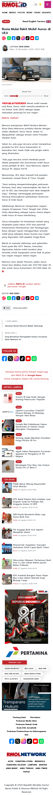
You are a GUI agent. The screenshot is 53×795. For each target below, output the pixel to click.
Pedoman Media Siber (26, 721)
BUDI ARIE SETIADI (12, 674)
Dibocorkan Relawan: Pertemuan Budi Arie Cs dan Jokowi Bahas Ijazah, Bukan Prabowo (32, 562)
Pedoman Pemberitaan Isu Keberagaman (26, 731)
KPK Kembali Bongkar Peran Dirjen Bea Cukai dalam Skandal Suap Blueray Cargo (30, 578)
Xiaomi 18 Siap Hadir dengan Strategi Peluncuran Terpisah (30, 398)
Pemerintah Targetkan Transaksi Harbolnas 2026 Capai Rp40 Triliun (31, 546)
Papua (26, 771)
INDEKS (12, 12)
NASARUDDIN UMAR (31, 679)
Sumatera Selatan (16, 764)
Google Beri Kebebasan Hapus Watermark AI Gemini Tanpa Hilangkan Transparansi (31, 427)
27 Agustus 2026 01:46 (28, 583)
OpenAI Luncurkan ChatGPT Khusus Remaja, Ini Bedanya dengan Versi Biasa (30, 413)
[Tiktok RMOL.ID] (22, 358)
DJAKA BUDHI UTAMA (32, 674)
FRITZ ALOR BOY (11, 679)
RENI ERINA (24, 46)
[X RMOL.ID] (10, 358)
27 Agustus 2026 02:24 (28, 507)
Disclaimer (35, 717)
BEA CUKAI (29, 668)
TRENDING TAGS (14, 662)
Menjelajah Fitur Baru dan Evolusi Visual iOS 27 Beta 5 (32, 466)
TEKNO (37, 12)
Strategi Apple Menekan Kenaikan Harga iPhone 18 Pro (33, 439)
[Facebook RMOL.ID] (4, 358)
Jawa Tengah (26, 768)
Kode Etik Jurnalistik (26, 728)
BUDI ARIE (42, 668)
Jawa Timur (41, 768)
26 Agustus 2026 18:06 (27, 490)
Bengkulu (40, 761)
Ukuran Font (26, 91)
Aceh (10, 761)
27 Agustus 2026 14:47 (27, 551)
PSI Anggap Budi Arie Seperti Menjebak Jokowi (28, 531)
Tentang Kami (19, 717)
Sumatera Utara (24, 761)
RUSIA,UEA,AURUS (20, 308)
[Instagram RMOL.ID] (16, 358)
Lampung (32, 764)
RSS (26, 734)
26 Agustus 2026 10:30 (27, 535)
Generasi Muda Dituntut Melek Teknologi (24, 326)
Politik (15, 490)
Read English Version (34, 21)
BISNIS (29, 12)
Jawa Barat (12, 768)
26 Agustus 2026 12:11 (27, 520)
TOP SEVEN (9, 479)
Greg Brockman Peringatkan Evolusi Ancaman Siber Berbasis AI (26, 338)
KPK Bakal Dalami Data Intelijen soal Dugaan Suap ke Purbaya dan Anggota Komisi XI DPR (31, 501)
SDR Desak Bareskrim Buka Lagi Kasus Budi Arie (29, 515)
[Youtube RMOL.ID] (28, 358)
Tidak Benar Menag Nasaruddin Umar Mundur (29, 485)
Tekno (6, 21)
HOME (5, 12)
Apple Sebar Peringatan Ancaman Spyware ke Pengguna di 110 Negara (33, 454)
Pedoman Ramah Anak (26, 724)
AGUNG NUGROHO (12, 668)
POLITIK (21, 12)
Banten (43, 764)
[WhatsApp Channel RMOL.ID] (34, 358)
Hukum (15, 507)
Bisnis (15, 551)
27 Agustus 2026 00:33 (27, 568)
